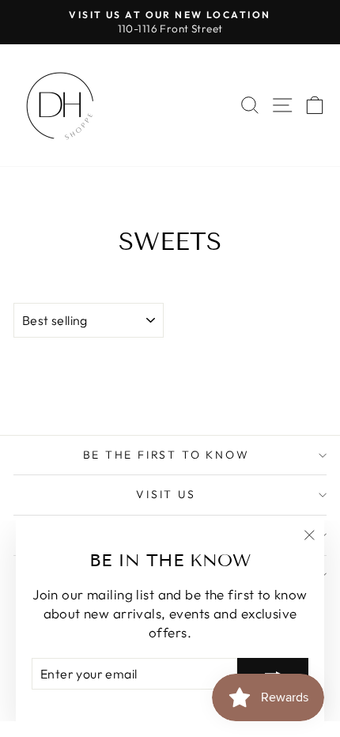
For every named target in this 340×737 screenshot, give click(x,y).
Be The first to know (166, 455)
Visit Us (165, 494)
